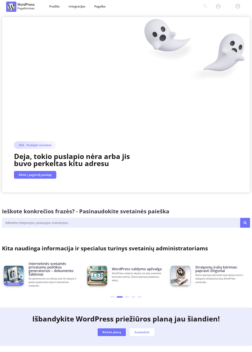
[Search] (245, 223)
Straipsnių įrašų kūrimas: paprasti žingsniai (216, 269)
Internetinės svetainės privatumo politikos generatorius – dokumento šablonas (51, 269)
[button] (234, 6)
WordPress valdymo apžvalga (137, 269)
